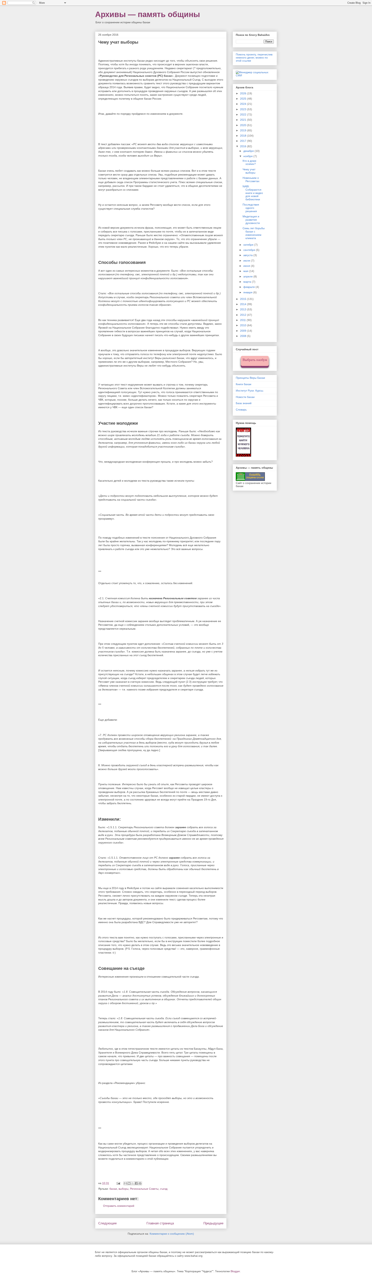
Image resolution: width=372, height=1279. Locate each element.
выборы (123, 1188)
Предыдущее (213, 1223)
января (248, 292)
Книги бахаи (243, 384)
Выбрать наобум (255, 360)
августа (248, 255)
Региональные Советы (144, 1188)
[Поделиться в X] (133, 1183)
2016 (243, 146)
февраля (249, 286)
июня (247, 265)
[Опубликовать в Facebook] (136, 1183)
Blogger (235, 1271)
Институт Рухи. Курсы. (250, 390)
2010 (243, 325)
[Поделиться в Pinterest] (140, 1183)
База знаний (243, 403)
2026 (243, 93)
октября (248, 244)
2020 (243, 125)
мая (246, 271)
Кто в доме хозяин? (249, 162)
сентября (249, 249)
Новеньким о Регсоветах (251, 179)
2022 (243, 114)
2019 (243, 130)
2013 (243, 309)
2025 (243, 98)
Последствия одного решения (251, 208)
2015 (243, 298)
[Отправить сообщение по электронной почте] (118, 1183)
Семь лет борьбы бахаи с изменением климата (254, 233)
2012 (243, 314)
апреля (248, 276)
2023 (243, 109)
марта (247, 281)
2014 (243, 304)
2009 (243, 330)
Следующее (107, 1223)
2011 (243, 320)
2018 (243, 135)
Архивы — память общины (147, 14)
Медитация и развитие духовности (251, 220)
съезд (163, 1188)
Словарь (241, 409)
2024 (243, 103)
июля (247, 260)
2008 (243, 335)
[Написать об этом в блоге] (129, 1183)
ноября (248, 156)
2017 (243, 140)
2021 (243, 119)
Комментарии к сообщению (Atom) (172, 1233)
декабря (249, 150)
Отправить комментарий (118, 1205)
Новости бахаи (245, 397)
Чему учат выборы (249, 171)
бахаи (113, 1188)
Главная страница (160, 1223)
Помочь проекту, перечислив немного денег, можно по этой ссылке (254, 57)
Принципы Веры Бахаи (250, 377)
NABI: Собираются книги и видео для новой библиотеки (253, 193)
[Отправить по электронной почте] (125, 1183)
